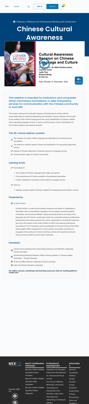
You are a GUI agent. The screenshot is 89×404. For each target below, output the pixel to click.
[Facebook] (15, 396)
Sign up (52, 6)
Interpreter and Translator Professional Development (56, 371)
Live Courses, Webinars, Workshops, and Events (54, 383)
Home (16, 6)
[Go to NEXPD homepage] (7, 6)
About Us (72, 369)
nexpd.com (13, 272)
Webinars (21, 21)
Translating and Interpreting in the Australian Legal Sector (54, 391)
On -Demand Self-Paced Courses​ (55, 377)
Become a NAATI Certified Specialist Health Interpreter (34, 390)
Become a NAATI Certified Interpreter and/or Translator (34, 372)
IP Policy (72, 394)
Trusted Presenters (73, 386)
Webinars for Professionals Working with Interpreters (51, 21)
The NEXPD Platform (73, 374)
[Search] (28, 6)
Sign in (39, 6)
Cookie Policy (74, 391)
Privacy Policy (74, 397)
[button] (44, 63)
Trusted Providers (72, 380)
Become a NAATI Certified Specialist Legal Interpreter (34, 381)
